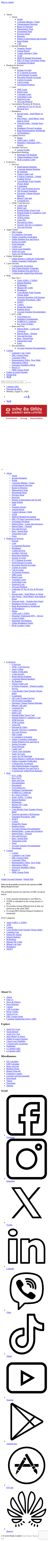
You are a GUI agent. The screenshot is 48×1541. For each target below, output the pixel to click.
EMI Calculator (12, 1064)
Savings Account (24, 70)
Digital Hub (11, 375)
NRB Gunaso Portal (20, 370)
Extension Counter (14, 1073)
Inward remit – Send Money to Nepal (27, 594)
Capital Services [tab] (18, 550)
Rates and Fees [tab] (18, 780)
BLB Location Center (26, 159)
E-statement (22, 186)
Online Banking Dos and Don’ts (25, 239)
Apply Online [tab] (17, 669)
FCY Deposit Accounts (27, 72)
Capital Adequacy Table (27, 53)
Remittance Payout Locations (29, 128)
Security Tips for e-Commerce (29, 225)
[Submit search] (27, 382)
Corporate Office (19, 358)
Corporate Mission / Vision (28, 22)
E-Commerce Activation (22, 234)
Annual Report (23, 51)
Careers (9, 1007)
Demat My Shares (24, 307)
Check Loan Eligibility (21, 249)
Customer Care (12, 932)
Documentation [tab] (18, 783)
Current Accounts (24, 80)
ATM (8, 925)
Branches (21, 36)
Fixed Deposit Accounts (27, 75)
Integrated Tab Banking (27, 155)
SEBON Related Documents (29, 58)
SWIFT (20, 302)
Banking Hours (23, 309)
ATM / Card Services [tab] (21, 667)
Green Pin (21, 220)
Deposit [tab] (15, 541)
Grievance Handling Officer (23, 365)
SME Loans (22, 89)
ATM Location (23, 217)
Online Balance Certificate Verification (28, 259)
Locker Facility (23, 150)
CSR (19, 43)
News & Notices (13, 1002)
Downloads (16, 848)
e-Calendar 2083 (13, 1051)
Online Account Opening (17, 372)
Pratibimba (10, 1046)
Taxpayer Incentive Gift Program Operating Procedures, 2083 (31, 298)
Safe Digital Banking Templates (25, 268)
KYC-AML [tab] (17, 775)
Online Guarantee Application (24, 237)
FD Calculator (12, 1061)
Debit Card (21, 208)
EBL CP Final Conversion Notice (31, 60)
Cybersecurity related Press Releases (27, 273)
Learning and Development (17, 1076)
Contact (20, 304)
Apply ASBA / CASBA (27, 280)
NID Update (17, 232)
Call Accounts (23, 82)
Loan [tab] (14, 543)
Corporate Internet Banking (28, 169)
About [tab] (14, 476)
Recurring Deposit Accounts (29, 77)
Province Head (23, 34)
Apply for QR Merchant (22, 254)
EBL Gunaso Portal (20, 355)
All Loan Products (25, 101)
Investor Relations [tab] (19, 478)
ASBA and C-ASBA (26, 140)
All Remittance (23, 133)
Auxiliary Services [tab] (19, 553)
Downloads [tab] (16, 785)
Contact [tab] (15, 853)
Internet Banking (24, 283)
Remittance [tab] (16, 548)
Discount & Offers (25, 222)
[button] (26, 473)
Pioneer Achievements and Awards (31, 39)
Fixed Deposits (18, 244)
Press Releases (12, 1004)
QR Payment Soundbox (27, 191)
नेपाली (8, 377)
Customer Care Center (21, 353)
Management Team (25, 29)
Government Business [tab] (21, 546)
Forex (19, 343)
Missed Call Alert (13, 944)
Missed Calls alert (24, 198)
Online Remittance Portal (27, 157)
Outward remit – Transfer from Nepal (27, 601)
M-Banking (22, 285)
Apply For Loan (13, 1029)
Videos (9, 1081)
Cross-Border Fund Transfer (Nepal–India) (24, 930)
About (9, 997)
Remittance (22, 290)
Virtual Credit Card (25, 174)
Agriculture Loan (24, 97)
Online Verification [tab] (20, 672)
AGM (19, 56)
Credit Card (22, 205)
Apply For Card (13, 1034)
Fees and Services (24, 336)
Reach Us (16, 367)
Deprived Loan (23, 99)
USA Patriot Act (24, 317)
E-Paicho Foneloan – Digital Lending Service (29, 177)
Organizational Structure (27, 24)
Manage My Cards (25, 288)
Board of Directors (25, 27)
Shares (20, 138)
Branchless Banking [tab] (20, 555)
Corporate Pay (23, 201)
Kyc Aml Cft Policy (25, 324)
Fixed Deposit (12, 1032)
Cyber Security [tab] (18, 674)
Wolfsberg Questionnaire (27, 319)
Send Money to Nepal (15, 1036)
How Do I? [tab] (16, 778)
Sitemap (9, 1085)
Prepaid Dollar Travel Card (28, 210)
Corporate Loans (24, 94)
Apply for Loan (18, 251)
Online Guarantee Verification (24, 261)
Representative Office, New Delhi (26, 360)
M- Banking (22, 172)
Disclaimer (10, 1083)
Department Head (24, 31)
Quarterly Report (24, 48)
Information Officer (20, 362)
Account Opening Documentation (31, 312)
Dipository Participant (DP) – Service (27, 616)
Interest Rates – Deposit (27, 333)
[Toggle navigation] (2, 469)
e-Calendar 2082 (13, 1048)
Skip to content (7, 2)
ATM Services (23, 215)
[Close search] (30, 382)
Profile (20, 19)
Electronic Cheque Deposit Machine (27, 703)
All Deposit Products (26, 85)
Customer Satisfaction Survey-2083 (21, 1019)
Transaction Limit (24, 341)
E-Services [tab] (16, 664)
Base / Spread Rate (25, 338)
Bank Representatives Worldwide (31, 130)
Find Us (9, 999)
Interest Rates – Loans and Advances (27, 524)
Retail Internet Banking (27, 167)
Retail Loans (22, 92)
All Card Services (24, 227)
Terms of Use (12, 1014)
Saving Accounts (19, 242)
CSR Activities (12, 1009)
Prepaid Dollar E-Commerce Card (31, 213)
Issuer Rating (22, 41)
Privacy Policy (12, 1012)
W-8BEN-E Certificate (26, 321)
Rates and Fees (12, 1066)
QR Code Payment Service (28, 188)
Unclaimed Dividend (26, 63)
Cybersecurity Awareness (22, 266)
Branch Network (13, 1071)
